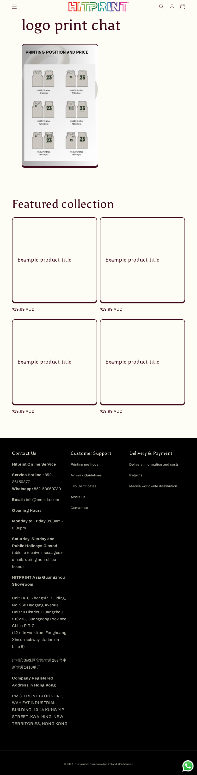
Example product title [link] (44, 260)
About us (78, 497)
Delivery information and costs (154, 464)
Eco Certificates (84, 486)
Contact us (79, 508)
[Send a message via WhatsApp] (188, 766)
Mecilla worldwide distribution (153, 486)
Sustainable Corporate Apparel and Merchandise (104, 764)
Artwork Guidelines (86, 475)
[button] (14, 6)
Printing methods (84, 464)
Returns (135, 475)
